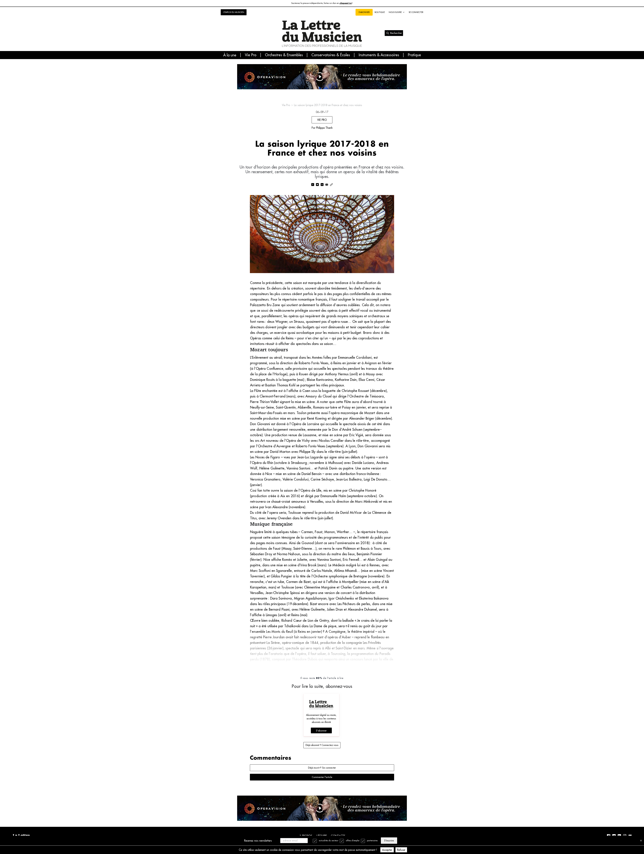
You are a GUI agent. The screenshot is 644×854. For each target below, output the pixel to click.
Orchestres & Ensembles (284, 55)
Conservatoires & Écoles (330, 55)
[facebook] (312, 185)
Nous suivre (395, 12)
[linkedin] (322, 185)
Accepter (387, 849)
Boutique (380, 12)
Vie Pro (250, 55)
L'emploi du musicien (233, 12)
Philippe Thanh (324, 127)
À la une (229, 55)
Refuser (401, 849)
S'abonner (321, 730)
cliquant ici (345, 3)
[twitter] (317, 185)
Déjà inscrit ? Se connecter (322, 767)
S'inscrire (389, 840)
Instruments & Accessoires (379, 55)
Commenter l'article (322, 777)
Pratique (414, 55)
